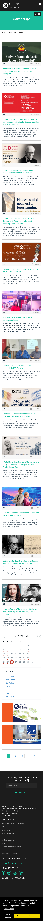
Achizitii (4, 843)
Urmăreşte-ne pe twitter (15, 863)
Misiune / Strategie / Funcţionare (13, 823)
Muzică (8, 686)
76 (30, 756)
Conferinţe (10, 683)
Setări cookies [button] (8, 916)
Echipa (4, 827)
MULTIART (10, 697)
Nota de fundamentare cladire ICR (13, 847)
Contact (4, 850)
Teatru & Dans (11, 690)
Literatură (10, 676)
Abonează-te (21, 793)
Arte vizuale (10, 680)
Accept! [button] (32, 916)
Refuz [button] (19, 916)
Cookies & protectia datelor (10, 853)
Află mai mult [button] (9, 909)
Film (7, 693)
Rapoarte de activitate (9, 833)
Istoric (4, 837)
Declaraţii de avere (8, 840)
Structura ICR (6, 830)
